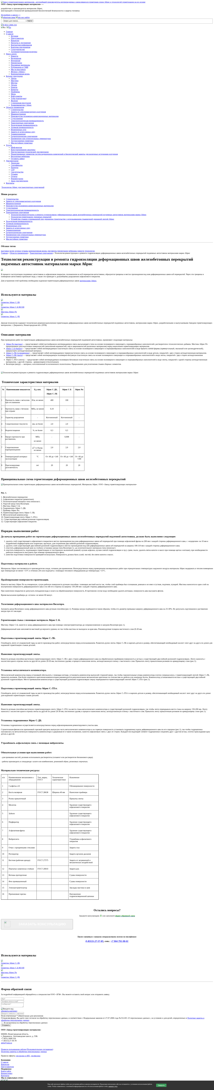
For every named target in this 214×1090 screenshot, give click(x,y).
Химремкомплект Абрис (21, 105)
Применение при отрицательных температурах (31, 138)
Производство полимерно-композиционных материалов (35, 116)
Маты (13, 94)
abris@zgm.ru (6, 1043)
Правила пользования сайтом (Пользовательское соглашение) (27, 1049)
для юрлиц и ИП (23, 1056)
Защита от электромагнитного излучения (28, 112)
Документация (12, 161)
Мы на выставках (18, 69)
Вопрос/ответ (6, 1073)
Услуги (9, 145)
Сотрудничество (18, 49)
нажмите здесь (112, 1086)
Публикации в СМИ (19, 67)
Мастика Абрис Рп (9, 312)
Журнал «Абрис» (18, 72)
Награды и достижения (21, 43)
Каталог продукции (14, 76)
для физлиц (35, 1056)
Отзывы (14, 174)
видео (12, 251)
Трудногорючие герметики (22, 141)
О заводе (9, 34)
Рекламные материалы (20, 65)
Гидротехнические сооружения (24, 136)
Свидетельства (17, 172)
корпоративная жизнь (38, 251)
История (14, 36)
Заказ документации (19, 181)
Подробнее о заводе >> (10, 15)
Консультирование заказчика (23, 150)
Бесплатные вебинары (20, 156)
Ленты (13, 78)
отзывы (25, 251)
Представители (17, 38)
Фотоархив (15, 61)
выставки (5, 251)
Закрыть (161, 1085)
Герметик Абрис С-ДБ (10, 316)
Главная (9, 32)
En (10, 27)
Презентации (16, 63)
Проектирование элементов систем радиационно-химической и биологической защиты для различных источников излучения (64, 154)
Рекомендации (17, 179)
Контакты (10, 183)
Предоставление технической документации (30, 152)
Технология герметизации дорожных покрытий (31, 217)
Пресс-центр (11, 54)
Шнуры (14, 83)
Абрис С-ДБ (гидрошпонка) (17, 353)
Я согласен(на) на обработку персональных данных (25, 1023)
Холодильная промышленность (24, 125)
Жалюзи (14, 101)
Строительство (17, 110)
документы (52, 251)
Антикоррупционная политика (24, 52)
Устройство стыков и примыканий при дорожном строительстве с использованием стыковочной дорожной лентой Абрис (62, 219)
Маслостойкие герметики (22, 143)
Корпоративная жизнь (20, 74)
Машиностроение (18, 114)
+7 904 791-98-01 (119, 941)
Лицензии (15, 163)
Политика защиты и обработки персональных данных (24, 1052)
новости (80, 251)
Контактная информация (21, 45)
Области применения (15, 107)
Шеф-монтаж (16, 147)
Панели (14, 87)
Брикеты (14, 89)
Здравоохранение (18, 134)
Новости (14, 56)
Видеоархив (16, 58)
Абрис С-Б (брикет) (14, 348)
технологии (90, 251)
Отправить (6, 1025)
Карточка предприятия (20, 47)
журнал (18, 251)
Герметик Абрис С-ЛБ (10, 302)
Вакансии (15, 40)
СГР (12, 170)
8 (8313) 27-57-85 (94, 941)
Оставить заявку (18, 159)
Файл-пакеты (16, 96)
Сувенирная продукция (21, 103)
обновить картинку (9, 1011)
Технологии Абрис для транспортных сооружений (22, 187)
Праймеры (15, 92)
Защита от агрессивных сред (23, 132)
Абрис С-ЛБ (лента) (14, 355)
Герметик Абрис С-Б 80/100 (12, 307)
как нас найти (24, 17)
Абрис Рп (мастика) (14, 344)
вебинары (73, 251)
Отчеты (14, 176)
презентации (62, 251)
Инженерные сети (18, 130)
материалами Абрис (88, 281)
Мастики (14, 81)
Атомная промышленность (22, 127)
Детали (14, 85)
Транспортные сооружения (22, 123)
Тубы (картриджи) (18, 98)
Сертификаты (17, 165)
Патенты (14, 167)
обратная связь (9, 17)
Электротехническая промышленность (27, 121)
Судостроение (17, 118)
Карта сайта (6, 1071)
